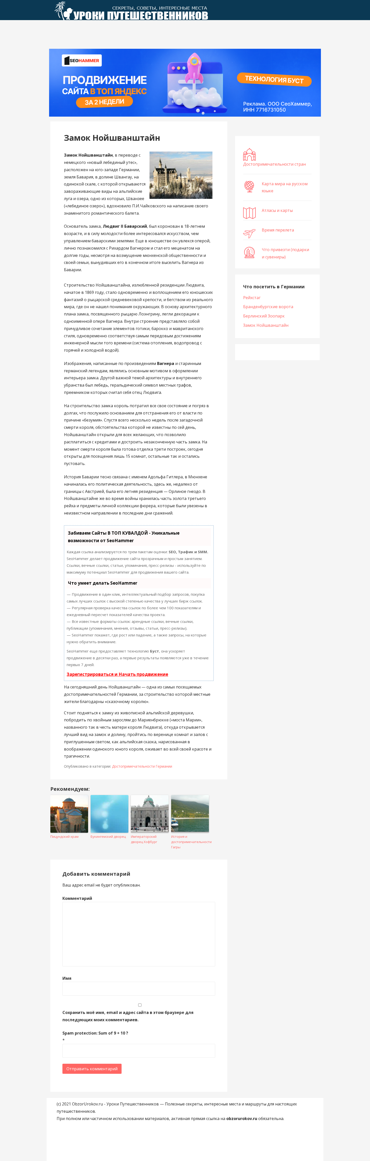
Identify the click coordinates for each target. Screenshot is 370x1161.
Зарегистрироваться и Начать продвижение (117, 674)
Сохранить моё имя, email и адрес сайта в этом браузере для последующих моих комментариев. (128, 1016)
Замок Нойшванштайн (265, 325)
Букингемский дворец (108, 836)
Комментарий (77, 898)
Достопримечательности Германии (142, 766)
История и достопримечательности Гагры (190, 841)
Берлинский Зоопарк (264, 316)
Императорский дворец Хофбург (144, 839)
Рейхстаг (252, 297)
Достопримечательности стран (274, 164)
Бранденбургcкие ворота (268, 306)
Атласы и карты (277, 210)
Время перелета (278, 230)
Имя (66, 978)
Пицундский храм (64, 836)
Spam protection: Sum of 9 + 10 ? (95, 1033)
